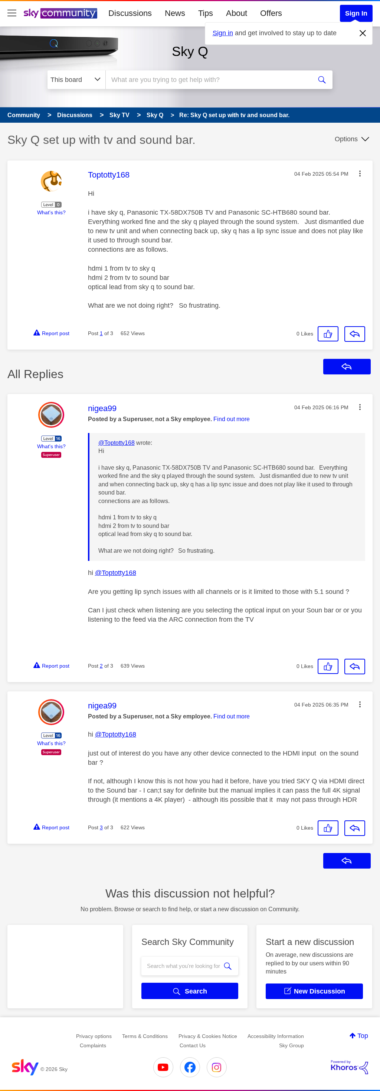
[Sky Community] (60, 13)
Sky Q (190, 51)
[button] (360, 173)
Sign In (356, 13)
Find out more (231, 419)
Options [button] (346, 139)
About (236, 13)
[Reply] (354, 334)
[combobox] (208, 79)
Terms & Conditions (145, 1036)
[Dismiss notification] (363, 33)
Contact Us (193, 1045)
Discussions (130, 13)
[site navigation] (11, 13)
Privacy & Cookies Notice (207, 1036)
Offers (271, 13)
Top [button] (362, 1035)
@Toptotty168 (116, 443)
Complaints (93, 1045)
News (175, 13)
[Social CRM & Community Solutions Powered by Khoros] (349, 1067)
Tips (205, 13)
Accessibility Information (276, 1036)
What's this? (51, 212)
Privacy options (94, 1036)
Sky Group (291, 1045)
